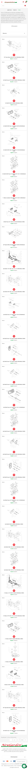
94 (22, 740)
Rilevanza (14, 33)
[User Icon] (23, 2)
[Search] (25, 5)
